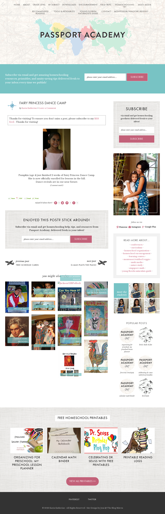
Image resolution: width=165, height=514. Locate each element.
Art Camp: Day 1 (21, 309)
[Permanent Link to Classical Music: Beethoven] (17, 345)
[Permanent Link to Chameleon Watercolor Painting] (96, 296)
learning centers (137, 256)
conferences (137, 245)
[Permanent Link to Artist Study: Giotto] (69, 378)
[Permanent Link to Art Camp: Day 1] (17, 312)
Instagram (135, 227)
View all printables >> (82, 481)
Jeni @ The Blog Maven (112, 508)
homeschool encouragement (136, 253)
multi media (136, 262)
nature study (137, 265)
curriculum (136, 248)
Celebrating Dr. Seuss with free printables (101, 461)
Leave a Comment (47, 108)
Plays (52, 306)
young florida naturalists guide (136, 271)
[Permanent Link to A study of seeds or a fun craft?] (43, 296)
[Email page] (28, 199)
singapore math (136, 268)
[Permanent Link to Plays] (43, 310)
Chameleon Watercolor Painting (96, 291)
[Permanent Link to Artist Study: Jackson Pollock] (69, 283)
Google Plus (149, 227)
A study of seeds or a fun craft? (44, 291)
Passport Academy (82, 36)
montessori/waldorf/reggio (136, 259)
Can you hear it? (73, 306)
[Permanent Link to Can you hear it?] (69, 310)
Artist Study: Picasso (97, 368)
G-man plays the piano (83, 265)
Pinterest (122, 227)
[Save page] (12, 199)
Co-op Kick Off (47, 345)
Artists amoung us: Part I (71, 340)
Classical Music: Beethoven (21, 340)
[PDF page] (20, 199)
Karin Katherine (57, 508)
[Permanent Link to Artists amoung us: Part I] (69, 345)
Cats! (104, 332)
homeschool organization (136, 250)
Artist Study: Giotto (71, 374)
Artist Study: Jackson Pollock (71, 278)
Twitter (92, 499)
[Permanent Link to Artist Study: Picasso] (96, 372)
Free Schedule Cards (27, 265)
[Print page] (36, 199)
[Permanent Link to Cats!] (96, 335)
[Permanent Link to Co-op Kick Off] (43, 349)
